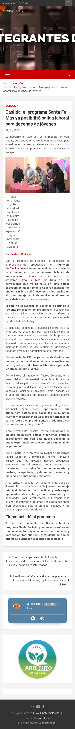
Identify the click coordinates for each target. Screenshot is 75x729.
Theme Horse (42, 718)
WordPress (48, 723)
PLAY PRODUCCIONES (46, 713)
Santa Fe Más (30, 280)
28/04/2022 (12, 130)
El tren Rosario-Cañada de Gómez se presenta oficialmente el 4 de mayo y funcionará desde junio (38, 580)
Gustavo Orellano (20, 254)
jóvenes (40, 291)
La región (11, 105)
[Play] (33, 618)
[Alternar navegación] (7, 74)
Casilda (14, 268)
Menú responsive (68, 3)
